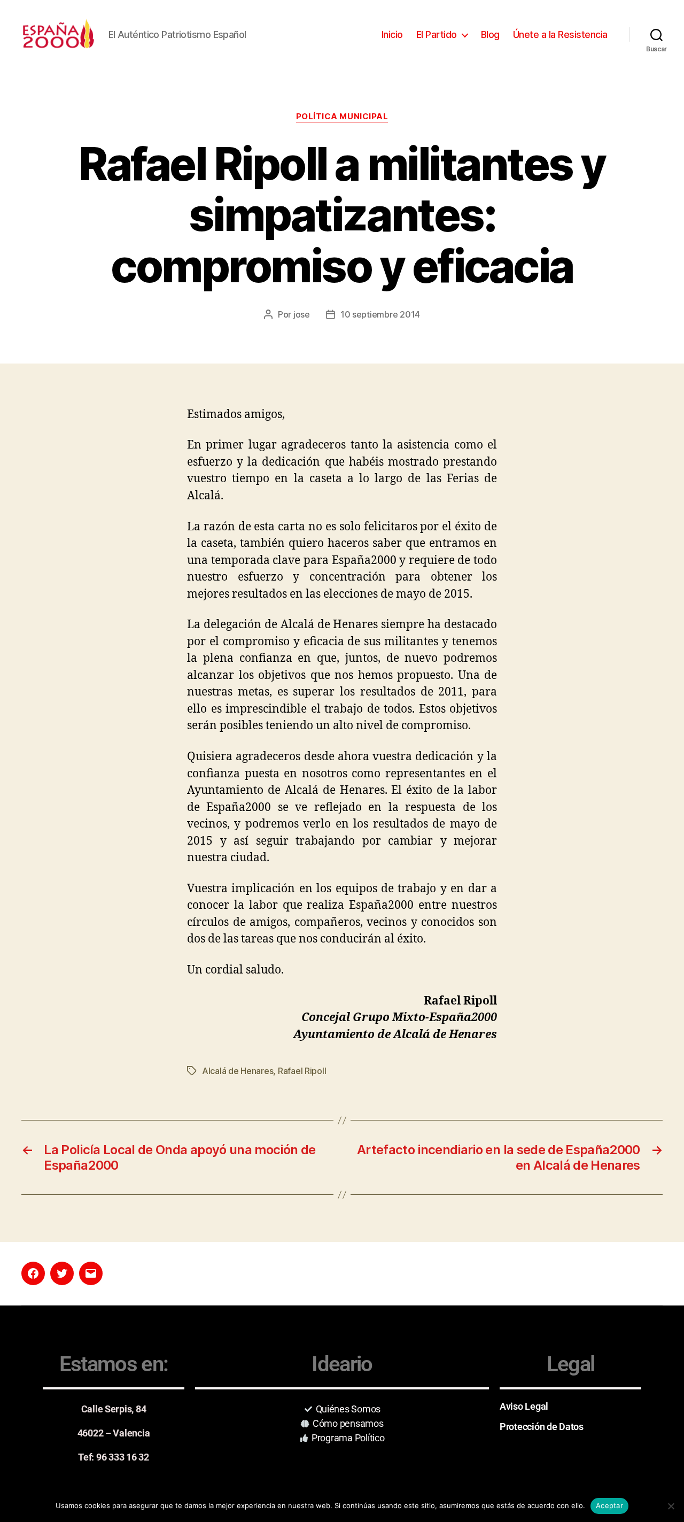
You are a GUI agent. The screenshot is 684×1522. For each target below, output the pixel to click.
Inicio (392, 34)
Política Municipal (342, 116)
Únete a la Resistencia (560, 34)
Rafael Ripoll (302, 1070)
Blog (490, 34)
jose (301, 314)
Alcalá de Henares (237, 1070)
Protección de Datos (542, 1426)
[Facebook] (33, 1273)
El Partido (436, 34)
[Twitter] (62, 1273)
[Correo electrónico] (91, 1273)
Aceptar (609, 1505)
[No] (670, 1506)
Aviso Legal (524, 1406)
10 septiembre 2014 (380, 314)
